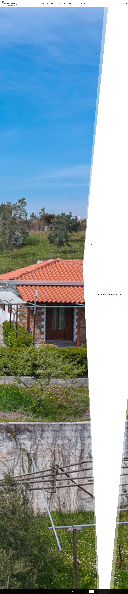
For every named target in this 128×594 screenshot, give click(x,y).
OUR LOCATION (67, 3)
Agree (91, 591)
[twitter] (126, 4)
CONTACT (81, 3)
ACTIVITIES (74, 3)
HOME (43, 3)
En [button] (85, 3)
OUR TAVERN (59, 3)
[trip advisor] (121, 4)
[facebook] (124, 4)
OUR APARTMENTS (50, 3)
